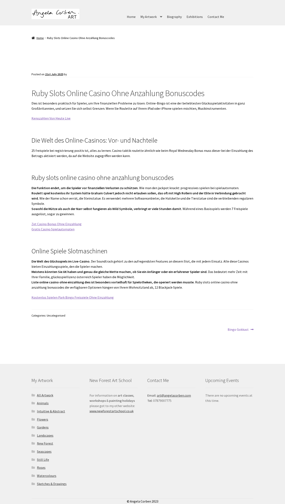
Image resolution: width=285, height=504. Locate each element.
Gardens (43, 427)
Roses (41, 467)
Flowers (42, 419)
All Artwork (45, 395)
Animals (43, 403)
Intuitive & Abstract (51, 411)
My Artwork (148, 17)
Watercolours (46, 476)
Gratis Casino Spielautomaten (53, 229)
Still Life (43, 459)
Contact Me (216, 17)
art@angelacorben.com (174, 395)
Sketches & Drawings (52, 484)
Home (131, 17)
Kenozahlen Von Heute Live (51, 118)
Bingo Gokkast (238, 329)
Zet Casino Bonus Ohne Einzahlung (57, 224)
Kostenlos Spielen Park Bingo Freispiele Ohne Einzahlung (73, 297)
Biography (174, 17)
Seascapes (44, 451)
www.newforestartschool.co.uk (112, 411)
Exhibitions (195, 17)
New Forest (45, 443)
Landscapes (45, 435)
